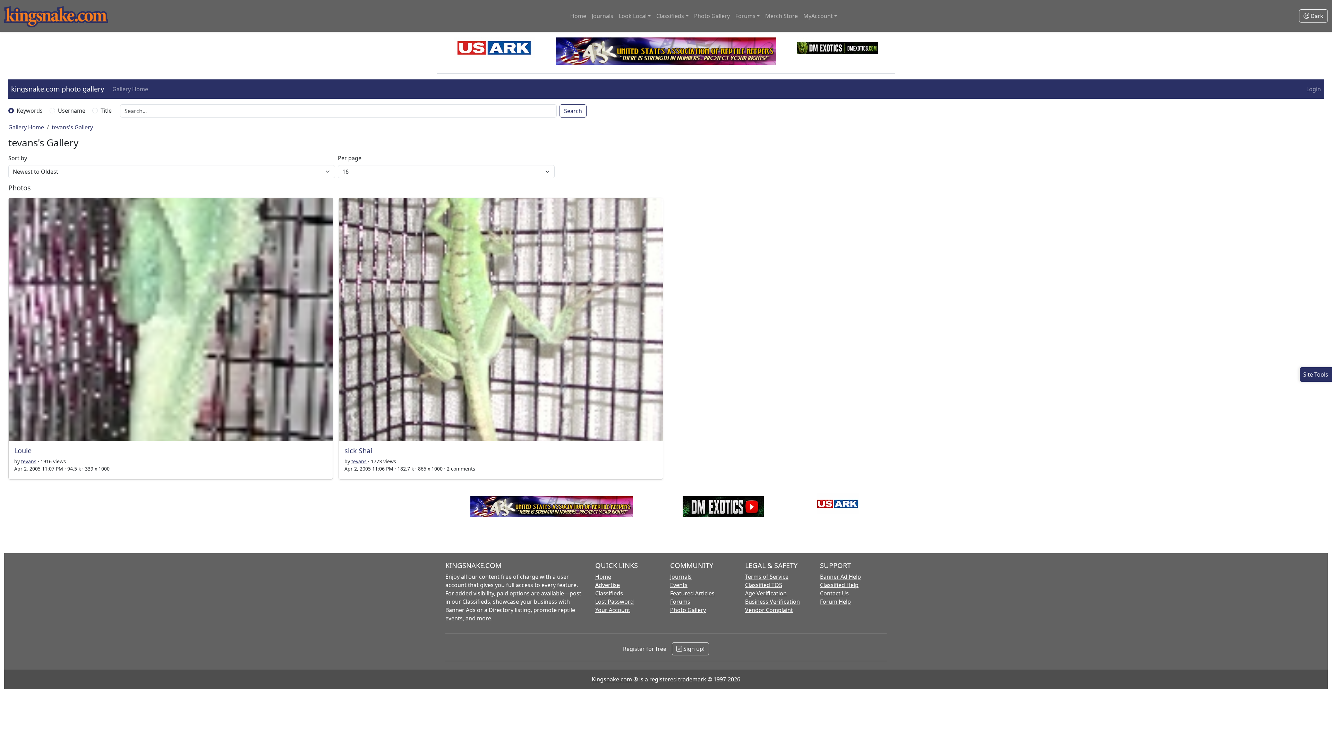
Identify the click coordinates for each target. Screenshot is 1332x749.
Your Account (612, 610)
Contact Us (834, 593)
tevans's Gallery (72, 127)
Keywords (30, 110)
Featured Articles (692, 593)
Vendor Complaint (769, 610)
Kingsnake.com (612, 679)
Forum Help (835, 601)
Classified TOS (763, 585)
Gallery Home (130, 89)
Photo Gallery (712, 16)
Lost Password (614, 601)
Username (71, 110)
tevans (28, 461)
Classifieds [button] (670, 16)
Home (578, 16)
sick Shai (358, 450)
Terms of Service (766, 576)
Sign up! (693, 649)
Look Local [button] (633, 16)
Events (679, 585)
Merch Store (781, 16)
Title (106, 110)
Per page (349, 158)
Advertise (607, 585)
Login (1313, 89)
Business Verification (772, 601)
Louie (23, 450)
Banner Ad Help (840, 576)
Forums (680, 601)
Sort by (17, 158)
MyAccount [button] (818, 16)
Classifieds (609, 593)
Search (573, 111)
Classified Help (839, 585)
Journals (602, 16)
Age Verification (766, 593)
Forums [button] (745, 16)
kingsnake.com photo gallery (57, 89)
